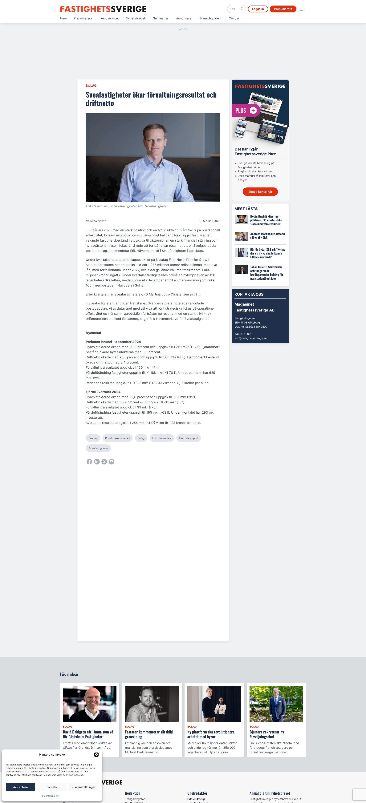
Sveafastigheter (98, 448)
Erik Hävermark (161, 438)
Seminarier (160, 18)
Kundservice (109, 18)
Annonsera (183, 18)
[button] (96, 755)
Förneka (52, 787)
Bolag (91, 85)
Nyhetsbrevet (135, 18)
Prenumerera (83, 18)
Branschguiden (210, 18)
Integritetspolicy (50, 795)
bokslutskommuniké (117, 438)
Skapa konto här (260, 192)
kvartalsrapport (188, 438)
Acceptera (20, 787)
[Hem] (103, 9)
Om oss (234, 18)
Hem (63, 18)
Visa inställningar (83, 787)
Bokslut (93, 438)
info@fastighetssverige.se (250, 338)
